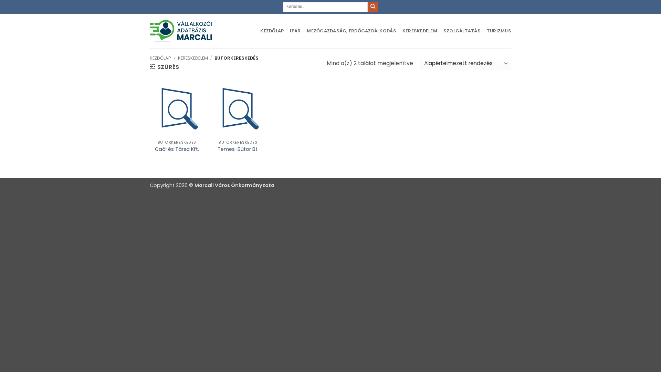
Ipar (295, 31)
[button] (164, 66)
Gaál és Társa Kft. (177, 149)
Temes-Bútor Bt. (238, 149)
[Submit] (373, 7)
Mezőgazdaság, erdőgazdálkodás (351, 31)
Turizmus (499, 31)
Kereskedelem (419, 31)
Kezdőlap (272, 31)
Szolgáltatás (462, 31)
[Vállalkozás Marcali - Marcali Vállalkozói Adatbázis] (181, 30)
